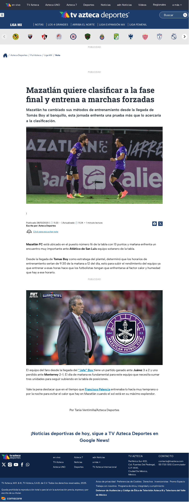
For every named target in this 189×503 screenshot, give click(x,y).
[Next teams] (184, 36)
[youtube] (16, 466)
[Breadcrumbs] (7, 55)
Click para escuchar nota (45, 231)
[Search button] (185, 15)
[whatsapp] (28, 465)
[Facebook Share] (154, 223)
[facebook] (22, 466)
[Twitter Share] (160, 223)
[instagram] (10, 466)
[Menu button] (15, 15)
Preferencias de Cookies (129, 481)
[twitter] (3, 466)
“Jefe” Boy (86, 370)
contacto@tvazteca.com (171, 461)
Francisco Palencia (97, 389)
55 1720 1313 (165, 464)
